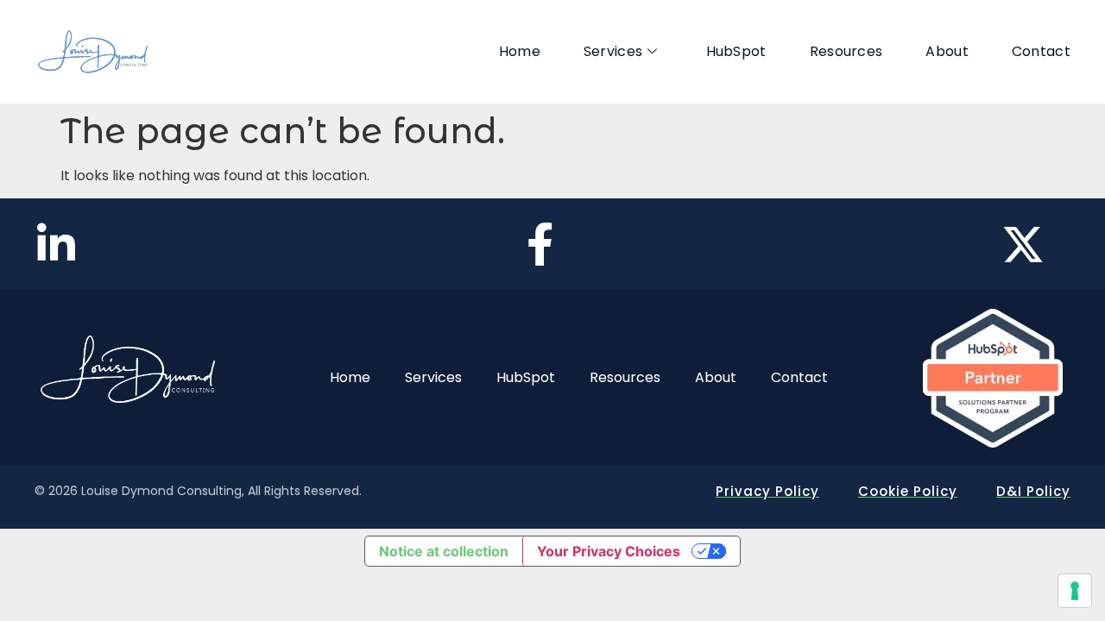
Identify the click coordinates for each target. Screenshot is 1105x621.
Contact (1041, 51)
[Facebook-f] (539, 244)
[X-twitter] (1023, 244)
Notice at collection (443, 551)
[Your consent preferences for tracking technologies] (1074, 590)
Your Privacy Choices (608, 551)
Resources (846, 51)
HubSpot (736, 51)
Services (613, 51)
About (947, 51)
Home (519, 51)
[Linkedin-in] (56, 244)
